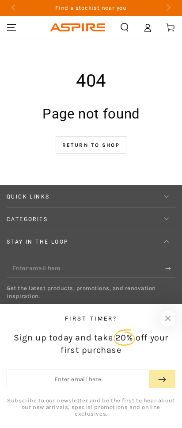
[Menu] (11, 27)
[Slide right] (167, 8)
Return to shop (91, 145)
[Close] (168, 318)
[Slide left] (14, 8)
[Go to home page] (77, 27)
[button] (124, 27)
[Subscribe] (170, 269)
